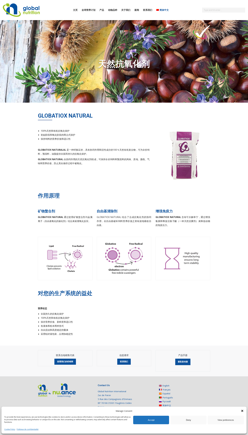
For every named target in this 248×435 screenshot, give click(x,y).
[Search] (242, 10)
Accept (151, 420)
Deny (188, 420)
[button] (242, 410)
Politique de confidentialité (27, 429)
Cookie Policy (9, 429)
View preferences (226, 420)
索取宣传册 (183, 362)
